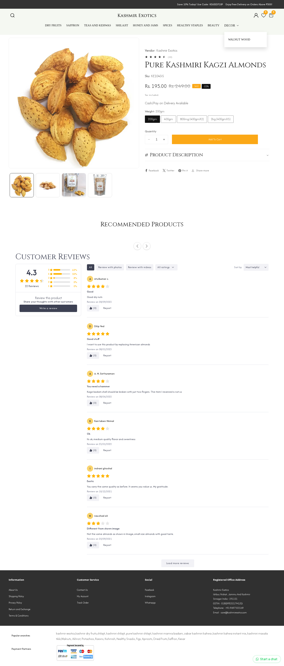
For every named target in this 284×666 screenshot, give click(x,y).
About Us (13, 590)
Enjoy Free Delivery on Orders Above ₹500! (249, 4)
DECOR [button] (230, 25)
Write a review (48, 308)
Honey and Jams (145, 25)
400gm (168, 119)
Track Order (83, 602)
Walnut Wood (239, 39)
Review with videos (139, 267)
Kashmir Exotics (166, 50)
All (90, 267)
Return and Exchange (19, 609)
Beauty (213, 25)
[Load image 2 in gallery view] (48, 185)
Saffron (72, 25)
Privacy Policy (15, 602)
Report (107, 308)
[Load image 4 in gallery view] (100, 185)
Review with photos (110, 267)
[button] (12, 15)
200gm (152, 119)
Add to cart (215, 139)
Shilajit (122, 25)
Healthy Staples (190, 25)
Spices (167, 25)
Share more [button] (202, 170)
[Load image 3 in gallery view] (74, 185)
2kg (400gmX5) (220, 119)
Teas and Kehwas (97, 25)
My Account (82, 596)
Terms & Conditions (18, 615)
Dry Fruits (53, 25)
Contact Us (82, 590)
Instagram (150, 596)
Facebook (149, 590)
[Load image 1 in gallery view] (22, 185)
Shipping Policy (16, 596)
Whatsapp (150, 602)
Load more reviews (177, 563)
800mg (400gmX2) (192, 119)
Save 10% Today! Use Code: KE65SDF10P (200, 4)
